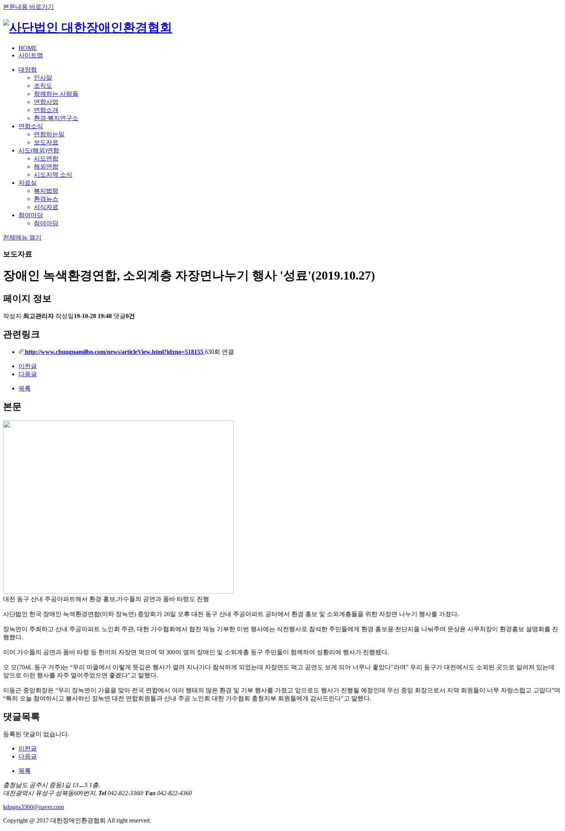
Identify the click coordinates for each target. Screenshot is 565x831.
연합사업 (46, 102)
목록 (24, 388)
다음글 (27, 374)
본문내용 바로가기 (28, 6)
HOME (27, 48)
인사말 (43, 77)
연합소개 (46, 110)
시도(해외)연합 (38, 150)
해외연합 (46, 166)
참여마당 (30, 215)
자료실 (27, 182)
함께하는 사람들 (56, 93)
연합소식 (30, 126)
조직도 (43, 85)
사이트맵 (30, 55)
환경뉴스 (46, 199)
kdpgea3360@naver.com (33, 807)
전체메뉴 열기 (22, 237)
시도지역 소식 (53, 174)
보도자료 (46, 142)
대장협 (27, 69)
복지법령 (46, 191)
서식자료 (46, 207)
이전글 (27, 366)
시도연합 (46, 158)
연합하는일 (49, 134)
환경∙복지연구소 (56, 118)
